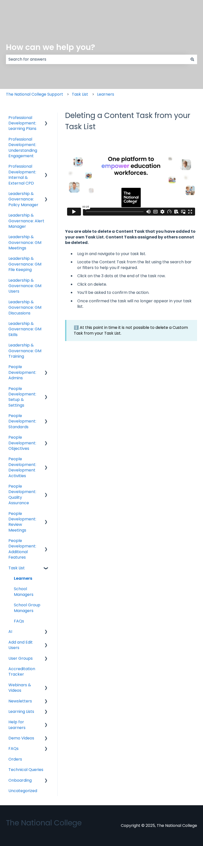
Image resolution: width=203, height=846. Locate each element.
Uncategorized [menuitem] (22, 791)
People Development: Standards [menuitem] (22, 421)
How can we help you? (50, 47)
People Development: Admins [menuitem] (22, 372)
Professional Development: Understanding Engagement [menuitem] (22, 147)
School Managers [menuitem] (23, 591)
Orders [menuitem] (15, 759)
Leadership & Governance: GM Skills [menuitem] (24, 329)
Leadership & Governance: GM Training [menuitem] (24, 350)
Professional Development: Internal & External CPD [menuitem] (22, 174)
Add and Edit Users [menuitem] (20, 645)
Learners (105, 94)
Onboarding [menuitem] (20, 780)
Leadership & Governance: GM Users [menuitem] (24, 285)
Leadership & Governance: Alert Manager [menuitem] (26, 220)
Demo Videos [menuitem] (21, 738)
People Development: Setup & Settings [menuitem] (22, 397)
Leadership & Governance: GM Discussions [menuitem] (24, 307)
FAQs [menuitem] (19, 621)
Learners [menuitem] (23, 578)
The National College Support (34, 94)
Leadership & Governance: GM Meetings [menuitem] (24, 242)
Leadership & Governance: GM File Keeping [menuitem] (24, 264)
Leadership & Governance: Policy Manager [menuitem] (23, 199)
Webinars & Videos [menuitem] (19, 687)
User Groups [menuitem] (20, 658)
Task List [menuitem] (16, 568)
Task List (80, 94)
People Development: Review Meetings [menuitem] (22, 522)
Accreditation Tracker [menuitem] (21, 671)
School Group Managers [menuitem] (27, 607)
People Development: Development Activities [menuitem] (22, 467)
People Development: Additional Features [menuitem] (22, 549)
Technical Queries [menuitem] (25, 769)
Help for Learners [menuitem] (16, 724)
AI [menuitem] (10, 631)
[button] (46, 118)
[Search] (192, 59)
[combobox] (97, 59)
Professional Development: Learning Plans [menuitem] (22, 123)
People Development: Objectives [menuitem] (22, 442)
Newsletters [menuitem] (20, 701)
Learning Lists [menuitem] (21, 711)
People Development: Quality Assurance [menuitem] (22, 494)
